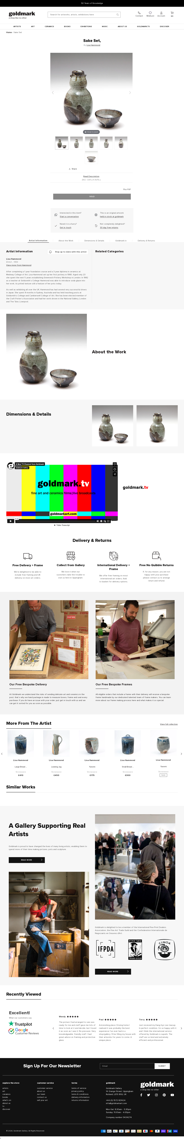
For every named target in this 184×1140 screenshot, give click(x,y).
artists (5, 1088)
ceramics (7, 1094)
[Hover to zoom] (91, 94)
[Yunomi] (92, 743)
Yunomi (92, 767)
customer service (45, 1088)
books (5, 1097)
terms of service (78, 1088)
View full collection (169, 724)
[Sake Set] (61, 143)
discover (6, 1109)
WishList (150, 16)
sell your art (42, 1100)
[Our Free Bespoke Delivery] (48, 639)
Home (9, 32)
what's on (7, 1100)
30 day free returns (109, 228)
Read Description (91, 176)
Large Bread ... (21, 767)
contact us (42, 1097)
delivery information (80, 1097)
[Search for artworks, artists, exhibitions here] (117, 14)
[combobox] (84, 15)
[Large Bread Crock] (21, 743)
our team (41, 1094)
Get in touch (65, 228)
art (4, 1091)
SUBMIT (162, 1066)
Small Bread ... (128, 767)
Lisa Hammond (93, 45)
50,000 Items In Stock (92, 3)
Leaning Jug (56, 767)
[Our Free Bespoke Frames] (135, 639)
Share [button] (74, 169)
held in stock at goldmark (112, 217)
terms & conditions (80, 1094)
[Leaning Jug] (56, 743)
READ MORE (26, 860)
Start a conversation (69, 217)
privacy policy (77, 1091)
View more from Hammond (18, 265)
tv (3, 1106)
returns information (80, 1100)
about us (7, 1103)
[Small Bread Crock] (128, 743)
